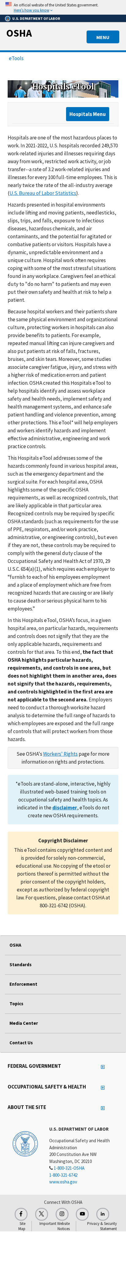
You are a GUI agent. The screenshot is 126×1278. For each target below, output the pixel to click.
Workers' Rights (60, 754)
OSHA (19, 33)
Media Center (23, 1023)
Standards (20, 964)
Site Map (21, 1226)
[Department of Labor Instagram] (62, 1214)
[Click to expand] (63, 7)
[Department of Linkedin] (102, 1214)
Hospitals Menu (87, 114)
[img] (63, 88)
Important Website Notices (54, 1226)
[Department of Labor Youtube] (82, 1214)
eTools (16, 58)
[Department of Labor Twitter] (41, 1214)
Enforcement (23, 984)
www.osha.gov (63, 1182)
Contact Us (21, 1043)
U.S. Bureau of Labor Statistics (42, 193)
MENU (102, 37)
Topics (16, 1003)
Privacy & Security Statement (102, 1226)
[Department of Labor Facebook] (21, 1214)
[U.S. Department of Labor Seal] (25, 1143)
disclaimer (64, 807)
